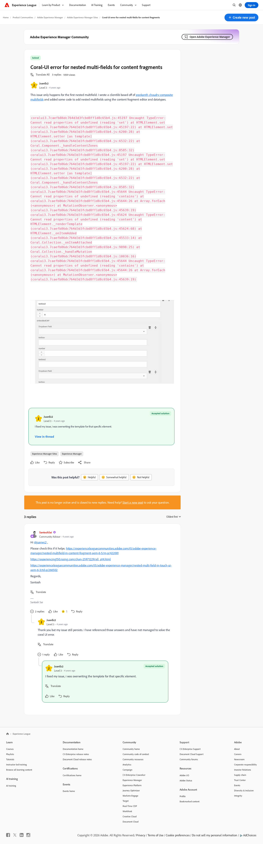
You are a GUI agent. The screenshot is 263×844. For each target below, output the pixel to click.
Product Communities (23, 17)
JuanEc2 (44, 83)
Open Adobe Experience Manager (210, 37)
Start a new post (132, 502)
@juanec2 (40, 542)
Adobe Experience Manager (50, 17)
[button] (241, 17)
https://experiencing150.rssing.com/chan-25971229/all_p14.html (70, 559)
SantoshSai (45, 532)
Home (6, 17)
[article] (101, 572)
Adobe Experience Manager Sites (82, 17)
